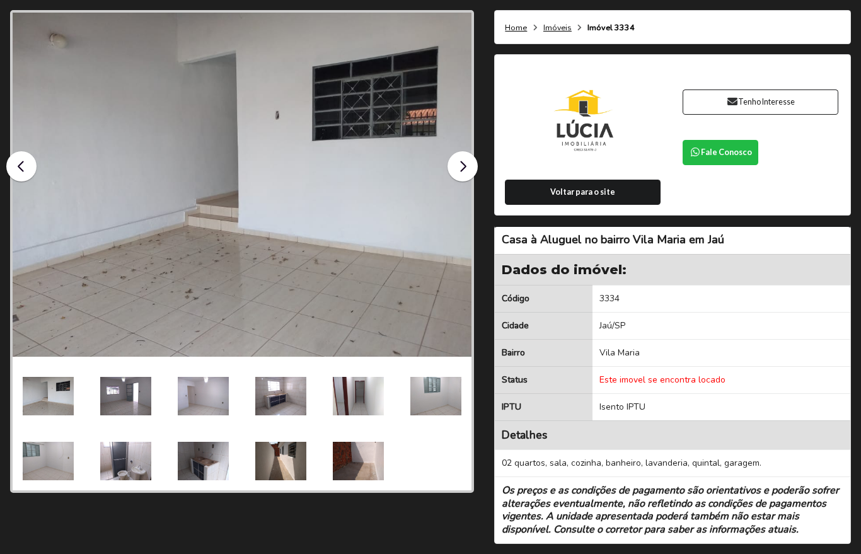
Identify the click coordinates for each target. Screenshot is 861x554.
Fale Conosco (726, 152)
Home (516, 28)
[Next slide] (463, 166)
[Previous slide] (21, 166)
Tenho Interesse (766, 102)
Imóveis (557, 28)
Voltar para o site (582, 192)
